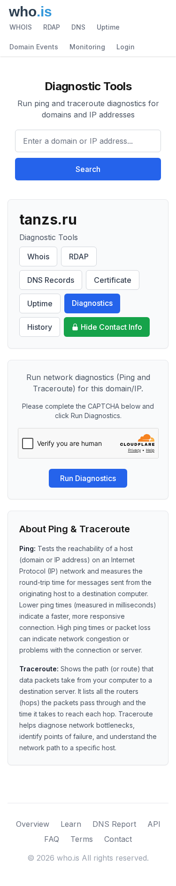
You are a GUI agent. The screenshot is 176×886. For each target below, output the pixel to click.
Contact (118, 839)
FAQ (51, 839)
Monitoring (87, 47)
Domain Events (33, 47)
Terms (81, 839)
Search (88, 169)
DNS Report (114, 824)
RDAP (51, 27)
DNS (78, 27)
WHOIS (20, 27)
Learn (71, 824)
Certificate (112, 280)
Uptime (108, 27)
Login (125, 47)
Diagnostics (92, 303)
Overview (32, 824)
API (154, 824)
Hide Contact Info (111, 327)
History (39, 327)
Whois (38, 256)
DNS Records (50, 280)
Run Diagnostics (88, 478)
